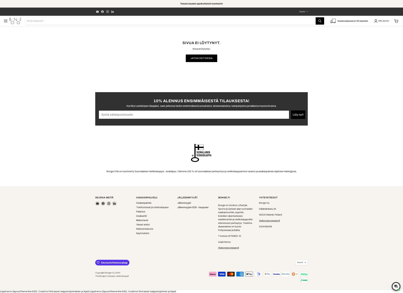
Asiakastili (141, 216)
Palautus (140, 211)
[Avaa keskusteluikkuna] (396, 286)
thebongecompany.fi (228, 248)
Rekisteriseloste (144, 229)
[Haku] (320, 21)
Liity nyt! (298, 114)
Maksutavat (142, 220)
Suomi (302, 12)
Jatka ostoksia (201, 58)
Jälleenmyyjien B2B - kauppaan (193, 207)
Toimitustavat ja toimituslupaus (152, 207)
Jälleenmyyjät (184, 203)
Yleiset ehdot (143, 225)
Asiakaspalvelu (143, 203)
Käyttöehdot (142, 233)
